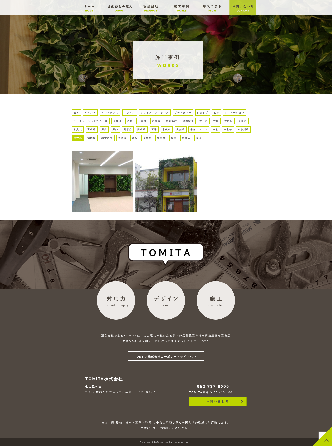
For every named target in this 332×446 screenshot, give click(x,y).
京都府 (117, 121)
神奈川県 (243, 129)
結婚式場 (107, 138)
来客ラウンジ (198, 129)
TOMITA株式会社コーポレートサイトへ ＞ (166, 356)
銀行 (135, 138)
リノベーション (235, 112)
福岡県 (91, 138)
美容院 (122, 138)
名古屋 (156, 121)
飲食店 (186, 138)
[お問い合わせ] (242, 14)
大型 (216, 121)
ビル (216, 112)
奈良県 (242, 121)
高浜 (199, 138)
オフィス (129, 112)
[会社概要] (89, 14)
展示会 (128, 129)
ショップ (202, 112)
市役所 (166, 129)
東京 (215, 129)
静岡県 (161, 138)
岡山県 (141, 129)
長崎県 (147, 138)
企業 (130, 121)
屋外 (115, 129)
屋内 (104, 129)
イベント (90, 112)
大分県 (203, 121)
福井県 (78, 138)
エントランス (110, 112)
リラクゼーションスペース (91, 121)
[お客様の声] (212, 14)
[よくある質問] (181, 14)
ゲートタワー (183, 112)
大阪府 (228, 121)
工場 (154, 129)
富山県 (91, 129)
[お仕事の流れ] (119, 14)
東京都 (228, 129)
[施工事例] (150, 14)
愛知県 (180, 129)
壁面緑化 (188, 121)
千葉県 (142, 121)
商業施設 (171, 121)
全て (76, 112)
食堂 (174, 138)
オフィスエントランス (155, 112)
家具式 (78, 129)
